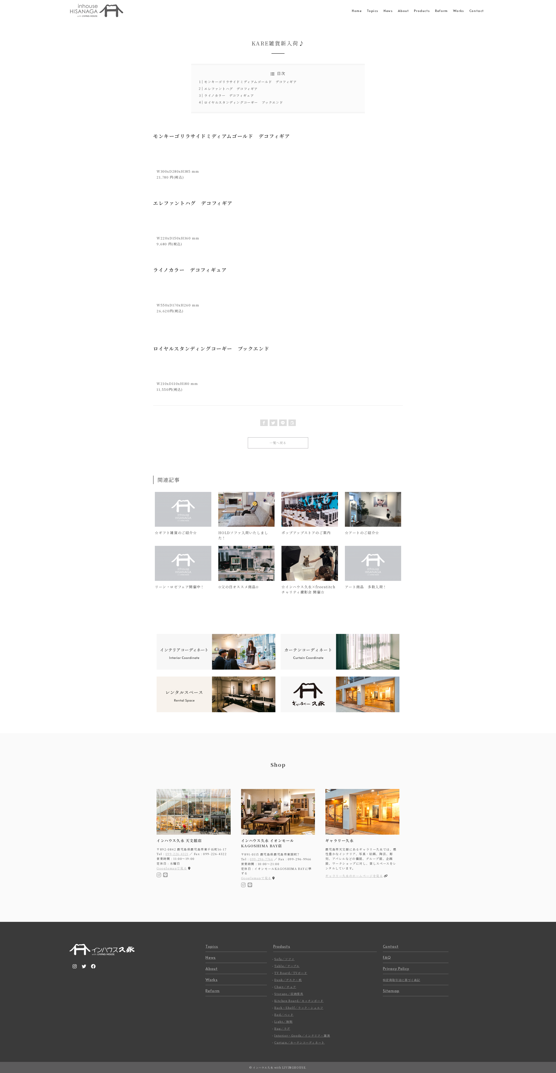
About (211, 968)
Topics (211, 946)
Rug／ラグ (282, 1028)
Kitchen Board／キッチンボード (299, 1001)
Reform (212, 990)
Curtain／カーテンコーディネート (299, 1042)
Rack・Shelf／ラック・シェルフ (298, 1008)
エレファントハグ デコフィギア (231, 88)
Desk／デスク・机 (288, 980)
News (210, 957)
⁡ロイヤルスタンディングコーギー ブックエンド (243, 102)
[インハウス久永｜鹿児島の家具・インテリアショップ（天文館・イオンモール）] (97, 10)
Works (211, 979)
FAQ (387, 957)
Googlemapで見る (172, 868)
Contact (391, 946)
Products (281, 946)
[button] (264, 423)
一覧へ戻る (278, 442)
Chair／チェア (285, 987)
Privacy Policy (396, 968)
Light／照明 (283, 1022)
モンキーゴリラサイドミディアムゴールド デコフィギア (250, 81)
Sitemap (391, 990)
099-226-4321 (177, 854)
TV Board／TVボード (290, 973)
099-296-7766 (261, 859)
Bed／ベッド (283, 1015)
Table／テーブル (287, 966)
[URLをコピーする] (292, 423)
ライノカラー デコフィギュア (229, 95)
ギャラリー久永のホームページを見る (354, 876)
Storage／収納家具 (288, 994)
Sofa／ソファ (284, 959)
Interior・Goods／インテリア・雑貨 (302, 1035)
